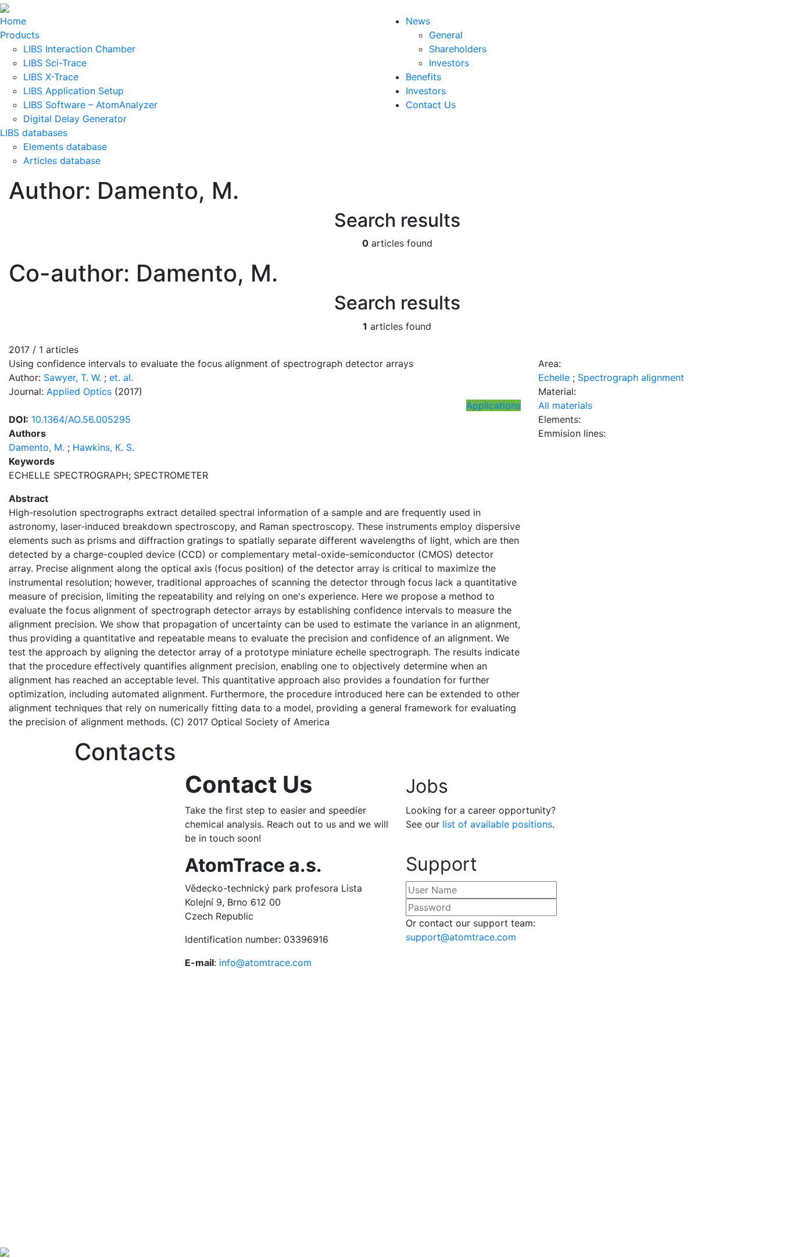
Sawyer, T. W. (72, 377)
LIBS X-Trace (50, 77)
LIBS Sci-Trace (55, 63)
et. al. (121, 377)
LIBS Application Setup (73, 91)
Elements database (65, 146)
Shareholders (458, 49)
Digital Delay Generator (75, 118)
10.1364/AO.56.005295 (81, 419)
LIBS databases (33, 132)
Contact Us (431, 105)
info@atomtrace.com (265, 962)
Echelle (554, 377)
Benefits (423, 77)
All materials (565, 405)
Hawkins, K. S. (103, 447)
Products (20, 35)
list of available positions (497, 824)
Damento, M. (37, 447)
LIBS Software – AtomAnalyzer (90, 105)
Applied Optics (79, 391)
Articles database (62, 160)
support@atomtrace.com (461, 937)
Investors (449, 63)
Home (13, 21)
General (446, 35)
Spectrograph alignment (631, 377)
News (418, 21)
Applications (493, 405)
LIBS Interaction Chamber (79, 49)
